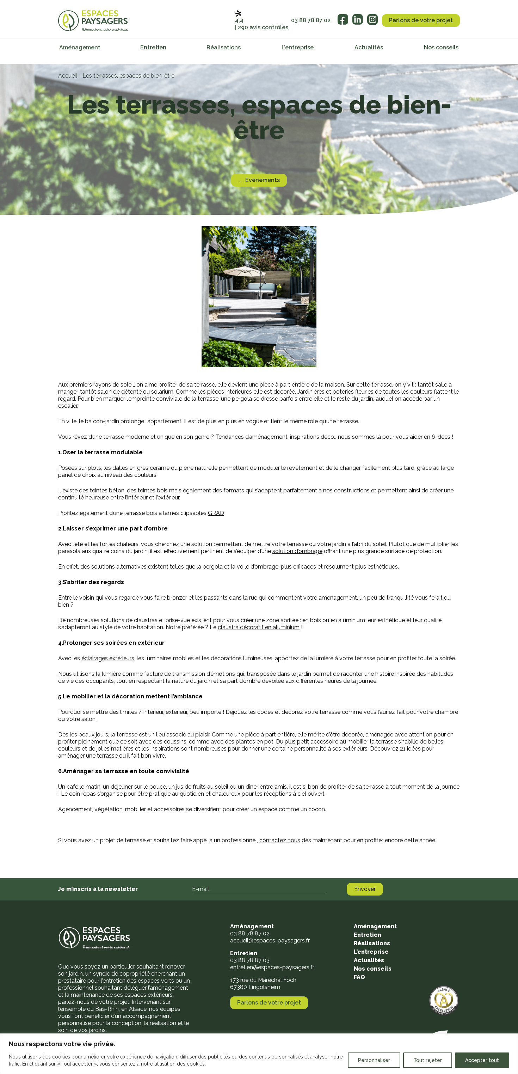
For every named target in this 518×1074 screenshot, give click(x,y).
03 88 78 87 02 (311, 20)
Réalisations (223, 47)
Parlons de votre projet (421, 20)
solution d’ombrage (297, 551)
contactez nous (279, 840)
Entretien (153, 47)
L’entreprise (298, 47)
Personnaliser (374, 1060)
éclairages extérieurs (107, 658)
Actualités (368, 47)
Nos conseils (441, 47)
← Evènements (259, 180)
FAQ (359, 977)
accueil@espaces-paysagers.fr (270, 940)
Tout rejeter (427, 1060)
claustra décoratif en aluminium (259, 627)
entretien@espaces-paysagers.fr (272, 967)
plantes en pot (254, 741)
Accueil (67, 75)
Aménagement (79, 47)
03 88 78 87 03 (250, 960)
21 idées (410, 748)
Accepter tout (482, 1060)
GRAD (216, 513)
